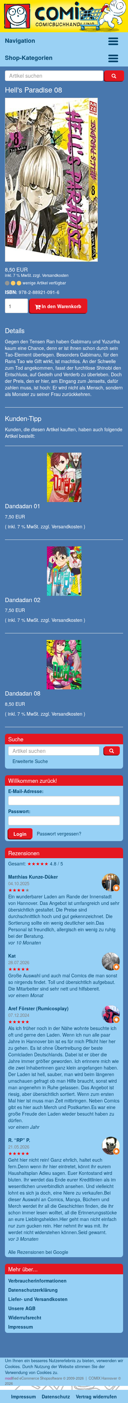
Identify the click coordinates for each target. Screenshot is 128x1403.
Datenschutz (56, 1396)
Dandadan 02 (22, 599)
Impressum (23, 1396)
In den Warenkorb (60, 306)
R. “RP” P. (19, 1140)
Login (20, 834)
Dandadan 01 (22, 505)
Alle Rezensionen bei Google (38, 1252)
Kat (12, 955)
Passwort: (19, 811)
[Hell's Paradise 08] (64, 180)
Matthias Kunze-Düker (33, 876)
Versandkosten (55, 275)
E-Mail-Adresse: (26, 791)
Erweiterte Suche (30, 761)
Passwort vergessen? (59, 833)
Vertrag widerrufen (96, 1396)
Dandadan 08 (22, 693)
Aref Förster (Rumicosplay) (38, 1008)
